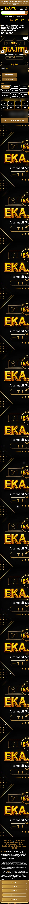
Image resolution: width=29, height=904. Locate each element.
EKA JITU (9, 871)
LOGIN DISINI (9, 79)
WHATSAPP (15, 894)
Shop (2, 9)
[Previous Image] (3, 52)
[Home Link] (10, 8)
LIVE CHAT (15, 899)
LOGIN (15, 886)
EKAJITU (3, 851)
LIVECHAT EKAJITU (14, 120)
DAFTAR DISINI (9, 74)
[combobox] (13, 12)
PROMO (15, 882)
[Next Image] (26, 52)
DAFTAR (15, 890)
